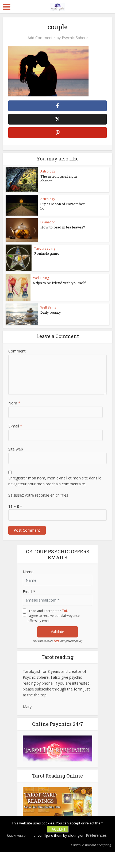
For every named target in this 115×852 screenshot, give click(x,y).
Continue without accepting (91, 845)
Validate (57, 631)
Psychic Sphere (75, 37)
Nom (14, 403)
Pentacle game (46, 253)
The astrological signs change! (59, 178)
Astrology (47, 171)
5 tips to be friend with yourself (59, 282)
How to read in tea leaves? (62, 227)
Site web (15, 449)
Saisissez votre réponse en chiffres (38, 495)
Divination (48, 222)
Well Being (41, 278)
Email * (29, 591)
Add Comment (40, 37)
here (56, 641)
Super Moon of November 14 (62, 206)
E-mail (15, 426)
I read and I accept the (48, 611)
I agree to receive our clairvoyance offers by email (54, 618)
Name (28, 571)
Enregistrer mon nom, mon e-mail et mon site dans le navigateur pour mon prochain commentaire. (54, 480)
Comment (17, 351)
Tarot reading (44, 248)
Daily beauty (50, 312)
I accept (57, 829)
